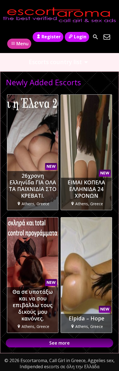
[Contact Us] (107, 37)
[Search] (95, 37)
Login (80, 37)
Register (51, 37)
